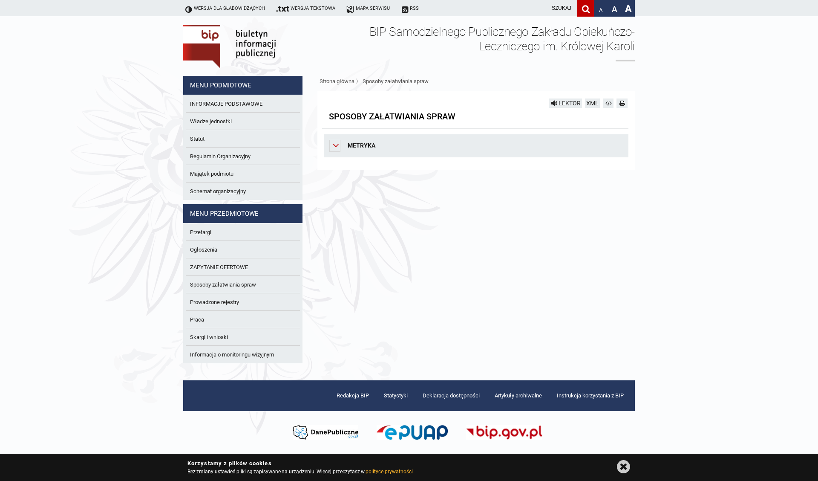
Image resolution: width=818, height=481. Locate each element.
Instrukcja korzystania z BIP (590, 395)
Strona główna (337, 81)
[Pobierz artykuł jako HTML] (608, 103)
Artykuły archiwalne (518, 395)
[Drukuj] (622, 103)
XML (592, 103)
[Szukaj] (585, 8)
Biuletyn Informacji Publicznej (253, 46)
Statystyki (396, 395)
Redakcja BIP (353, 395)
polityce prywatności (389, 472)
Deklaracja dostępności (451, 395)
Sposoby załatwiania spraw (396, 81)
